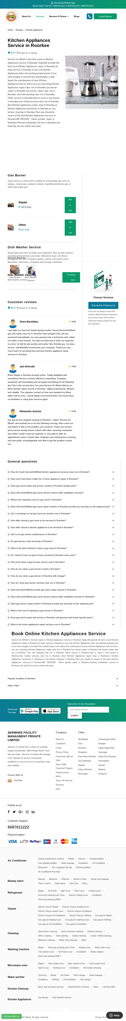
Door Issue (80, 891)
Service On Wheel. (23, 1017)
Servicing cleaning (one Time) (51, 895)
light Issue (66, 891)
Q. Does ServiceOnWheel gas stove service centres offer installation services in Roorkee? (51, 596)
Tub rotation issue (46, 952)
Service (82, 859)
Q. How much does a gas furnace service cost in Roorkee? (36, 562)
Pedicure (65, 879)
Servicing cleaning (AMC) (49, 899)
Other (84, 883)
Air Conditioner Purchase (49, 872)
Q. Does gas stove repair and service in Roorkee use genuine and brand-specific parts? (50, 617)
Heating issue (59, 968)
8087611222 (18, 827)
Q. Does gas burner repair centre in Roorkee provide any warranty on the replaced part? (51, 603)
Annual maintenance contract (51, 859)
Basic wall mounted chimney (51, 987)
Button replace (97, 952)
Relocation (43, 867)
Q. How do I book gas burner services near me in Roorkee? (37, 583)
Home (10, 30)
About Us (26, 16)
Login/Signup (105, 16)
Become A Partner (58, 16)
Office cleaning (45, 936)
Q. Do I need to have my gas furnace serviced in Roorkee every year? (42, 555)
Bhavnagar (83, 774)
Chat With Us (12, 1016)
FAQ (58, 789)
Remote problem (83, 867)
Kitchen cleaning (95, 931)
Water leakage (68, 863)
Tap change (85, 979)
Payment (60, 785)
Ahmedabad (103, 761)
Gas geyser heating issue (49, 920)
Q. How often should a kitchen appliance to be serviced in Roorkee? (41, 527)
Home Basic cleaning (48, 931)
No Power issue (65, 952)
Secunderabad (84, 761)
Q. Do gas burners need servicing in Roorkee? (30, 541)
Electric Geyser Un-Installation (52, 915)
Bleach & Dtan (80, 879)
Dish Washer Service (31, 279)
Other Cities (13, 685)
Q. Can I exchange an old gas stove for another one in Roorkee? (39, 513)
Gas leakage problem (48, 863)
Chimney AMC (109, 987)
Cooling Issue (95, 891)
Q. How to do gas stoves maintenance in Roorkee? (32, 534)
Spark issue (43, 968)
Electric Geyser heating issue (76, 907)
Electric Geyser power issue (51, 911)
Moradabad (83, 739)
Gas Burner (15, 277)
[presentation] (119, 271)
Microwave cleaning (92, 968)
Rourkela (82, 748)
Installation (83, 863)
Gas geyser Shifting (102, 920)
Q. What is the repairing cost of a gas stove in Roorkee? (35, 499)
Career (59, 748)
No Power (52, 891)
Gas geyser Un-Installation (50, 924)
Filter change (80, 975)
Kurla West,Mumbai (87, 756)
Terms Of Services (64, 780)
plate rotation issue (76, 963)
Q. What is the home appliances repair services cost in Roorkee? (39, 624)
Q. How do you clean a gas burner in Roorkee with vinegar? (37, 576)
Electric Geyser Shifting (80, 915)
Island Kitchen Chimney (79, 987)
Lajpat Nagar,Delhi (106, 748)
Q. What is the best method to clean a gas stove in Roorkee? (37, 548)
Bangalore (82, 752)
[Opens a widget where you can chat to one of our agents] (114, 1015)
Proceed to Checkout (102, 305)
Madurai (101, 769)
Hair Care (74, 883)
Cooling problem (96, 859)
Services (40, 16)
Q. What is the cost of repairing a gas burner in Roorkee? (35, 610)
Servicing (42, 975)
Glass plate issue (56, 963)
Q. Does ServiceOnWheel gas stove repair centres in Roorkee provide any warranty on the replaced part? (59, 506)
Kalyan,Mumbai (85, 769)
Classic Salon (44, 883)
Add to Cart (70, 205)
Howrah (101, 765)
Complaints (61, 743)
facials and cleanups (100, 879)
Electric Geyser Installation (79, 911)
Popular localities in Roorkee (21, 678)
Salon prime (60, 883)
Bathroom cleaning (46, 940)
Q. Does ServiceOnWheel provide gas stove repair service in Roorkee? (42, 590)
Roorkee (19, 30)
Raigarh (81, 765)
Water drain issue (103, 947)
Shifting (55, 979)
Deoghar (102, 743)
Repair (71, 859)
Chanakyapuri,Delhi (106, 739)
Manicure (53, 879)
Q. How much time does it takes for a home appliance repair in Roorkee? (43, 479)
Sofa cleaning (62, 936)
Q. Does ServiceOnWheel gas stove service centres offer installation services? (46, 492)
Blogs (76, 16)
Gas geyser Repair (103, 915)
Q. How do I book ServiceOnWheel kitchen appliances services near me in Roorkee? (49, 472)
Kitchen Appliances (34, 30)
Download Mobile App (64, 3)
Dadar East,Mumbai (107, 756)
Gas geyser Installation (76, 924)
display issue (85, 947)
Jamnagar (102, 752)
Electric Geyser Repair (48, 907)
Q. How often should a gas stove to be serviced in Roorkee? (37, 520)
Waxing (41, 879)
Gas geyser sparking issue (77, 920)
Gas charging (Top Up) (62, 867)
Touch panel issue (97, 963)
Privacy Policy (62, 752)
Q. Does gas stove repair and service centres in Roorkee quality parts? (42, 486)
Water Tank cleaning (68, 940)
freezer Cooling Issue (78, 895)
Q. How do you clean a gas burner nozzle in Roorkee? (34, 569)
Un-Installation (99, 863)
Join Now (17, 780)
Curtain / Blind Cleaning (101, 936)
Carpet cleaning (79, 936)
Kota (80, 743)
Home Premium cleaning (72, 931)
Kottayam (102, 774)
